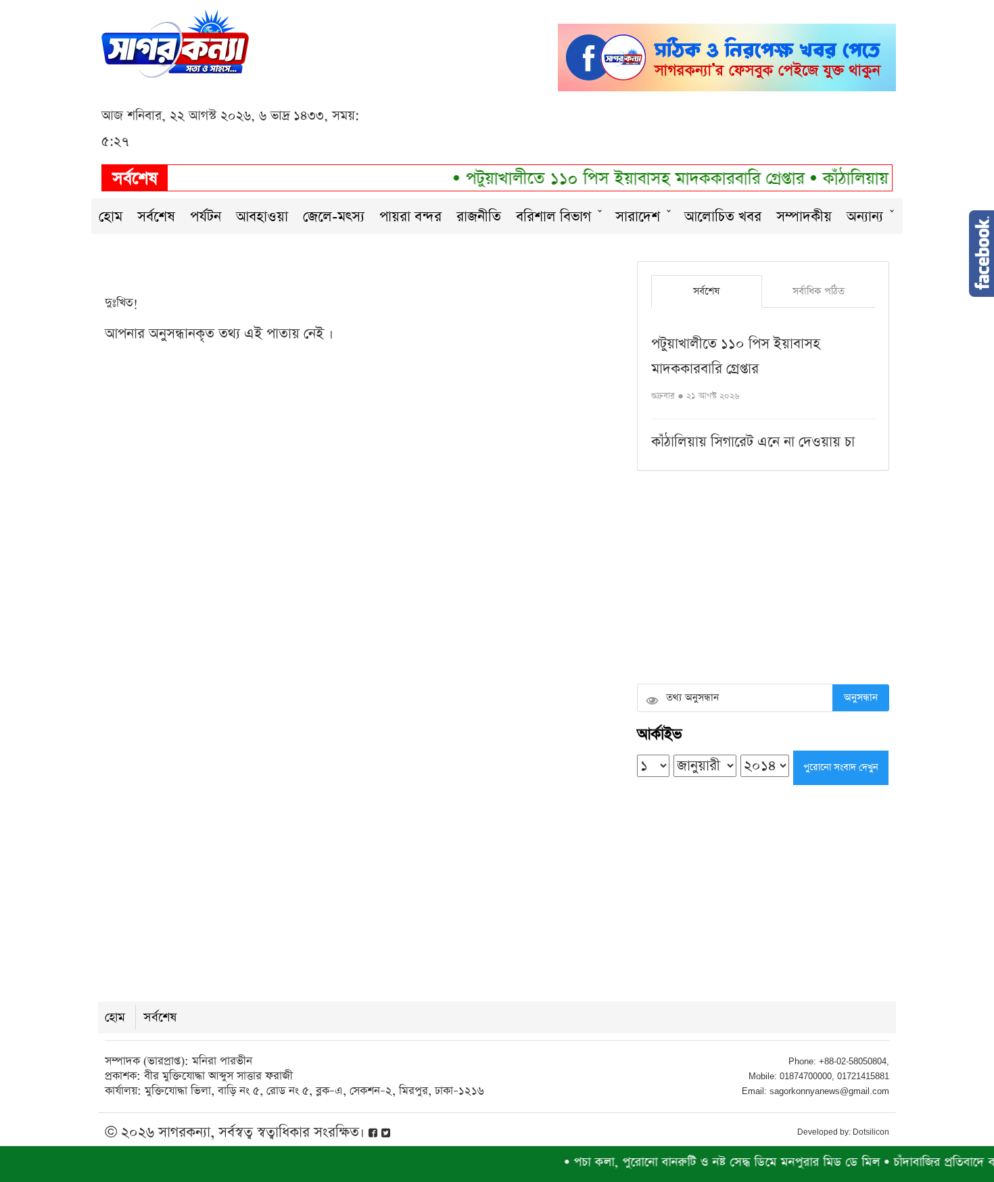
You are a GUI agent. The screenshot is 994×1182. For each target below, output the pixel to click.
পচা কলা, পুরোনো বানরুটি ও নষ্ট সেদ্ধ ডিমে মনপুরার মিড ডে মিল (704, 1162)
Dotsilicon (871, 1132)
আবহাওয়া (262, 217)
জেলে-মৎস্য (333, 217)
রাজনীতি (478, 217)
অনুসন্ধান (861, 697)
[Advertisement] (763, 578)
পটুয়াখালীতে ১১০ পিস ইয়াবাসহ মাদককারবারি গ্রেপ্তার (616, 179)
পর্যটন (205, 217)
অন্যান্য (865, 217)
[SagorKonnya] (175, 42)
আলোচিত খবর (722, 217)
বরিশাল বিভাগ (553, 217)
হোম (110, 217)
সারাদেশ (637, 217)
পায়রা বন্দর (410, 217)
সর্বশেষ (156, 217)
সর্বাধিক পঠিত (818, 291)
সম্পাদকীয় (804, 217)
